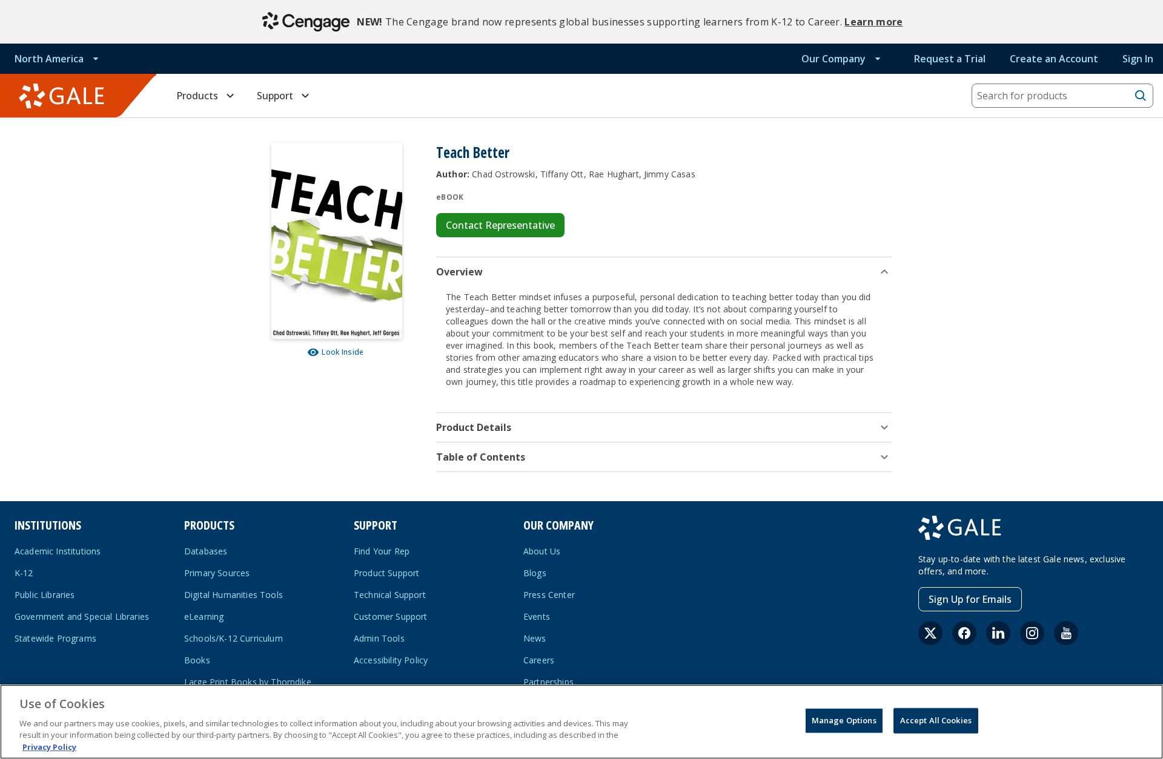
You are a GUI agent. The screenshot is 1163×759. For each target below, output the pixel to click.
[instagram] (1032, 633)
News (534, 638)
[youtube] (1066, 633)
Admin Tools (379, 638)
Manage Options (844, 720)
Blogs (534, 573)
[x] (930, 633)
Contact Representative (500, 225)
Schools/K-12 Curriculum (233, 638)
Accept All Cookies (936, 720)
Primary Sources (217, 573)
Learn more (873, 21)
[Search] (1140, 95)
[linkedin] (998, 633)
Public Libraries (45, 594)
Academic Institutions (58, 551)
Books (197, 660)
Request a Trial (950, 58)
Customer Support (391, 616)
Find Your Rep (381, 551)
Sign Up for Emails (970, 599)
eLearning (204, 616)
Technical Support (390, 594)
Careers (538, 660)
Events (536, 616)
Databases (205, 551)
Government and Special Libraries (82, 616)
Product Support (386, 573)
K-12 (24, 573)
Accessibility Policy (391, 660)
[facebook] (964, 633)
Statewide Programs (55, 638)
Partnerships (548, 682)
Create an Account (1054, 58)
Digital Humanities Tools (233, 594)
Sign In (1137, 58)
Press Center (549, 594)
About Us (541, 551)
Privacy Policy (49, 746)
